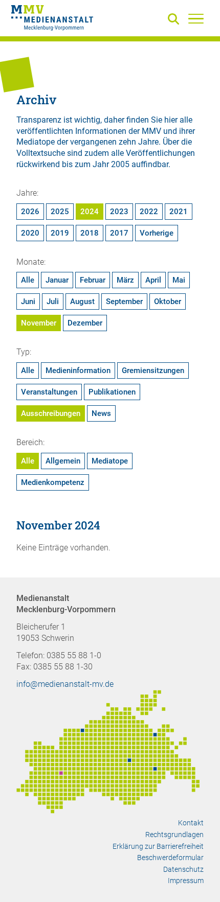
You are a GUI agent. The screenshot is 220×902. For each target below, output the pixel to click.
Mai (178, 280)
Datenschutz (183, 869)
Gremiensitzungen (153, 370)
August (82, 301)
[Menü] (196, 18)
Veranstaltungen (49, 392)
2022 (149, 211)
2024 (89, 211)
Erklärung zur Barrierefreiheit (158, 846)
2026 (30, 211)
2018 (89, 233)
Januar (57, 280)
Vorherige (156, 233)
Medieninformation (78, 370)
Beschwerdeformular (170, 857)
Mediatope (110, 461)
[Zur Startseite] (52, 19)
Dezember (85, 323)
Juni (28, 301)
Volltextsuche (40, 153)
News (101, 413)
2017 (119, 233)
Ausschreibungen (50, 413)
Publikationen (112, 392)
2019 (60, 233)
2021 (178, 211)
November (38, 323)
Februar (92, 280)
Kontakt (191, 823)
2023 (119, 211)
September (124, 301)
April (153, 280)
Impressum (186, 880)
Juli (53, 301)
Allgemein (63, 461)
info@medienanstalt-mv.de (65, 684)
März (125, 280)
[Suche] (175, 19)
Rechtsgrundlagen (174, 834)
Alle (27, 280)
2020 (30, 233)
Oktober (167, 301)
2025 (60, 211)
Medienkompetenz (52, 482)
